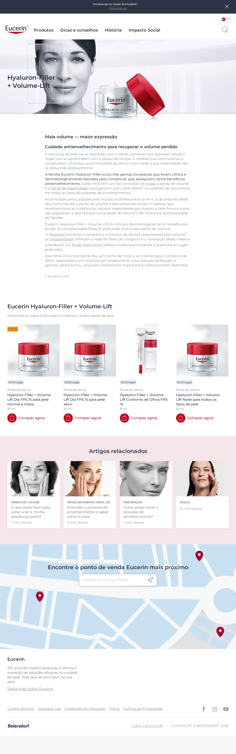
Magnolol (57, 234)
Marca (114, 708)
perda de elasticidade (69, 188)
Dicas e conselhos (79, 30)
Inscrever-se (118, 8)
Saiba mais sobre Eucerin (30, 688)
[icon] (150, 580)
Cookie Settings (20, 708)
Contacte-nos (49, 708)
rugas (150, 183)
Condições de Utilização (85, 708)
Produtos (43, 30)
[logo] (17, 30)
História (113, 30)
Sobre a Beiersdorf (148, 726)
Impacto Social (144, 30)
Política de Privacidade (142, 708)
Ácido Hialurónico (87, 245)
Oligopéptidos (62, 239)
